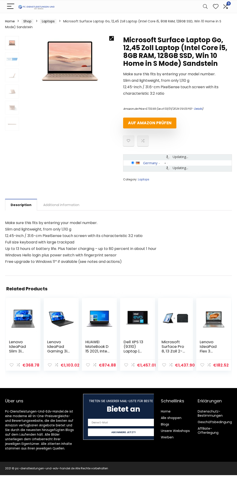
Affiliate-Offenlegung (208, 430)
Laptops (48, 21)
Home (10, 21)
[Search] (205, 6)
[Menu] (10, 6)
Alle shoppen (171, 418)
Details (198, 109)
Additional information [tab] (61, 205)
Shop (27, 21)
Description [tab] (21, 205)
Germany (150, 163)
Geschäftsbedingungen (217, 422)
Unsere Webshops (175, 430)
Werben (167, 437)
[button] (111, 38)
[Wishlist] (215, 6)
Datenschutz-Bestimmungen (210, 413)
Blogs (165, 424)
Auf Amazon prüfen (150, 123)
